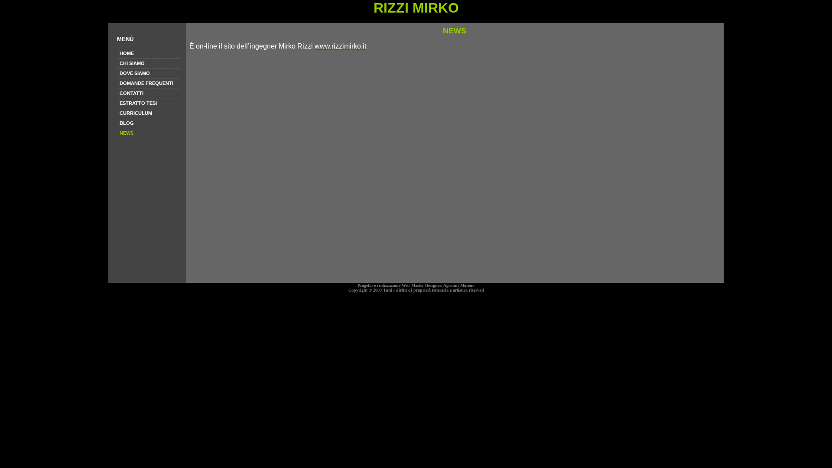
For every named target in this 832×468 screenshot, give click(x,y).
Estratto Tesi (138, 103)
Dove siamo (135, 73)
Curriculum (136, 113)
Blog (127, 123)
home (127, 53)
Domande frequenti (146, 83)
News (126, 133)
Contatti (131, 93)
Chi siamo (132, 63)
